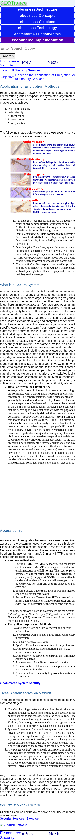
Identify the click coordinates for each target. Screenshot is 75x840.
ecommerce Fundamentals (37, 34)
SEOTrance (13, 3)
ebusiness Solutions (37, 22)
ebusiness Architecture (37, 9)
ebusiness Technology (37, 28)
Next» (53, 62)
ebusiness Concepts (37, 15)
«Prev (25, 62)
